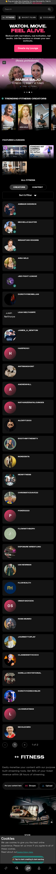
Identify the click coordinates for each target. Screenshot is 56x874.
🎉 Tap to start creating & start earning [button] (28, 860)
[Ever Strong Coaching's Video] (31, 92)
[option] (8, 17)
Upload (49, 786)
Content (37, 187)
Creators (19, 187)
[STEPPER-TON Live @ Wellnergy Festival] (26, 92)
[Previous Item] (3, 75)
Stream (32, 786)
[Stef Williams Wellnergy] (24, 92)
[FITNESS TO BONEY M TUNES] (29, 92)
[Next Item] (53, 75)
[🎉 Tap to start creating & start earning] (28, 868)
